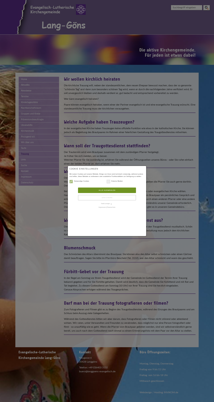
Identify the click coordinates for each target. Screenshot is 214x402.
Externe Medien (117, 181)
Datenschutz (111, 207)
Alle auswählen (107, 190)
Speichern (107, 197)
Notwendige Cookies (81, 181)
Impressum (102, 207)
